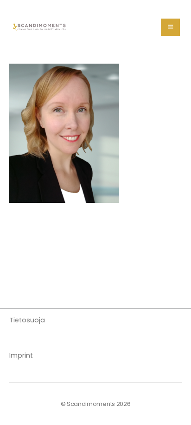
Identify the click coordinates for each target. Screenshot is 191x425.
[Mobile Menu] (170, 27)
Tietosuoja (27, 320)
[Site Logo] (39, 26)
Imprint (21, 355)
